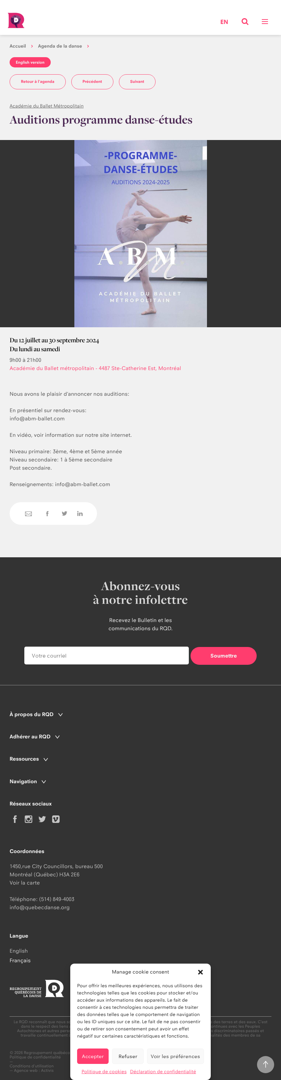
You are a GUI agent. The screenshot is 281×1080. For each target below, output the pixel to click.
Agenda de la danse (60, 46)
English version (30, 62)
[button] (200, 972)
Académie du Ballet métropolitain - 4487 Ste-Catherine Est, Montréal (95, 368)
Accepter (93, 1056)
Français (20, 960)
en (224, 22)
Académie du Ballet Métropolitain (47, 106)
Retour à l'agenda (37, 81)
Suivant (137, 81)
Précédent (92, 81)
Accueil (18, 46)
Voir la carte (25, 882)
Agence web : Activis (34, 1070)
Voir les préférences (175, 1056)
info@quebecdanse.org (40, 907)
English (19, 951)
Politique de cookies (104, 1072)
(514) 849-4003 (56, 899)
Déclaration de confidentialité (163, 1072)
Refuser (128, 1056)
